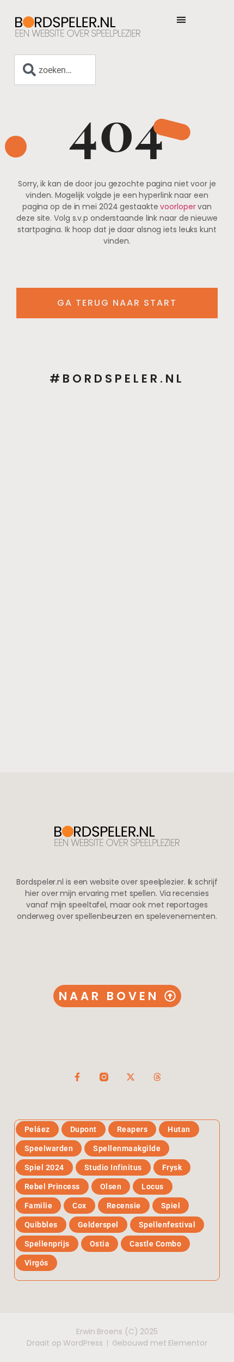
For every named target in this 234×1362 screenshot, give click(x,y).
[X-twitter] (130, 1077)
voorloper (177, 206)
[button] (181, 19)
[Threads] (157, 1077)
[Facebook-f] (77, 1077)
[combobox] (55, 70)
